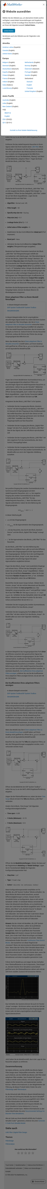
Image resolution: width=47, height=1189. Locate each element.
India (4, 103)
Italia (4, 85)
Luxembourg (7, 88)
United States (7, 54)
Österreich (28, 69)
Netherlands (29, 62)
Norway (27, 66)
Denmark (6, 66)
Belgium (5, 62)
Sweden (27, 75)
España (5, 72)
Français (30, 88)
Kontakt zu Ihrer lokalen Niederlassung (23, 130)
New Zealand (7, 106)
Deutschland (7, 69)
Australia (6, 100)
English (29, 85)
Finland (5, 75)
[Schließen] (43, 4)
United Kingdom (30, 91)
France (5, 78)
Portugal (28, 72)
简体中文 (8, 113)
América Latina (8, 47)
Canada (5, 50)
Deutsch (30, 82)
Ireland (5, 82)
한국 (4, 122)
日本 (4, 119)
